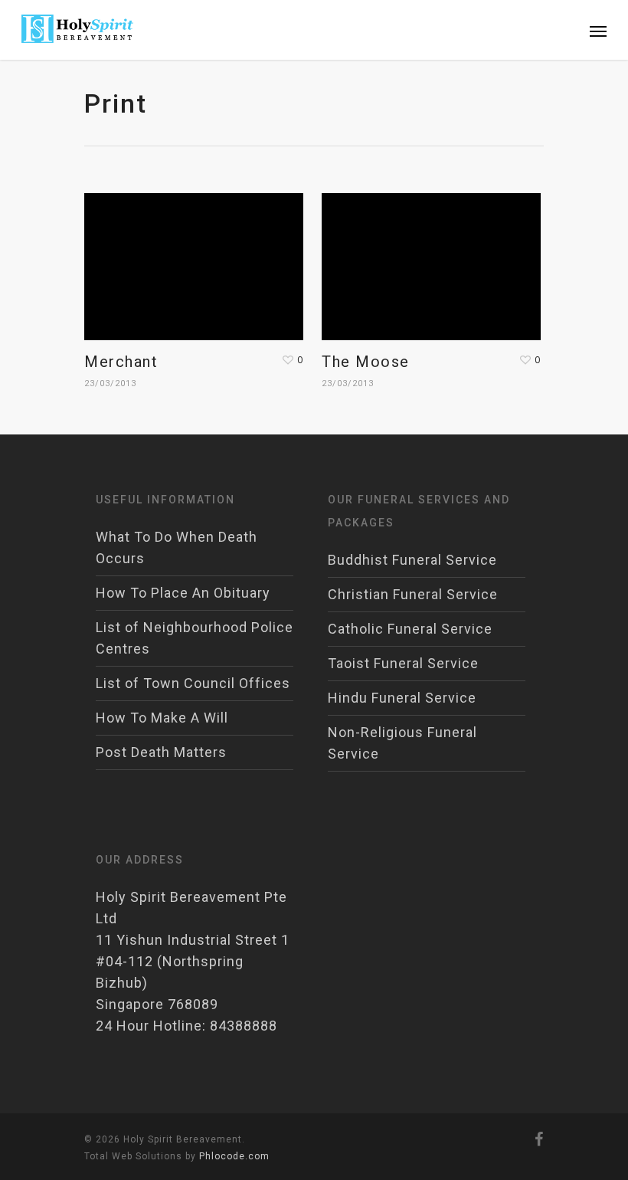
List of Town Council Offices (193, 683)
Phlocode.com (234, 1156)
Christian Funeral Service (413, 594)
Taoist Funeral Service (403, 663)
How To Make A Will (162, 718)
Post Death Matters (161, 752)
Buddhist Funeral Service (412, 560)
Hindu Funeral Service (402, 698)
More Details (197, 255)
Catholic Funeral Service (410, 629)
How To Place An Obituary (183, 593)
